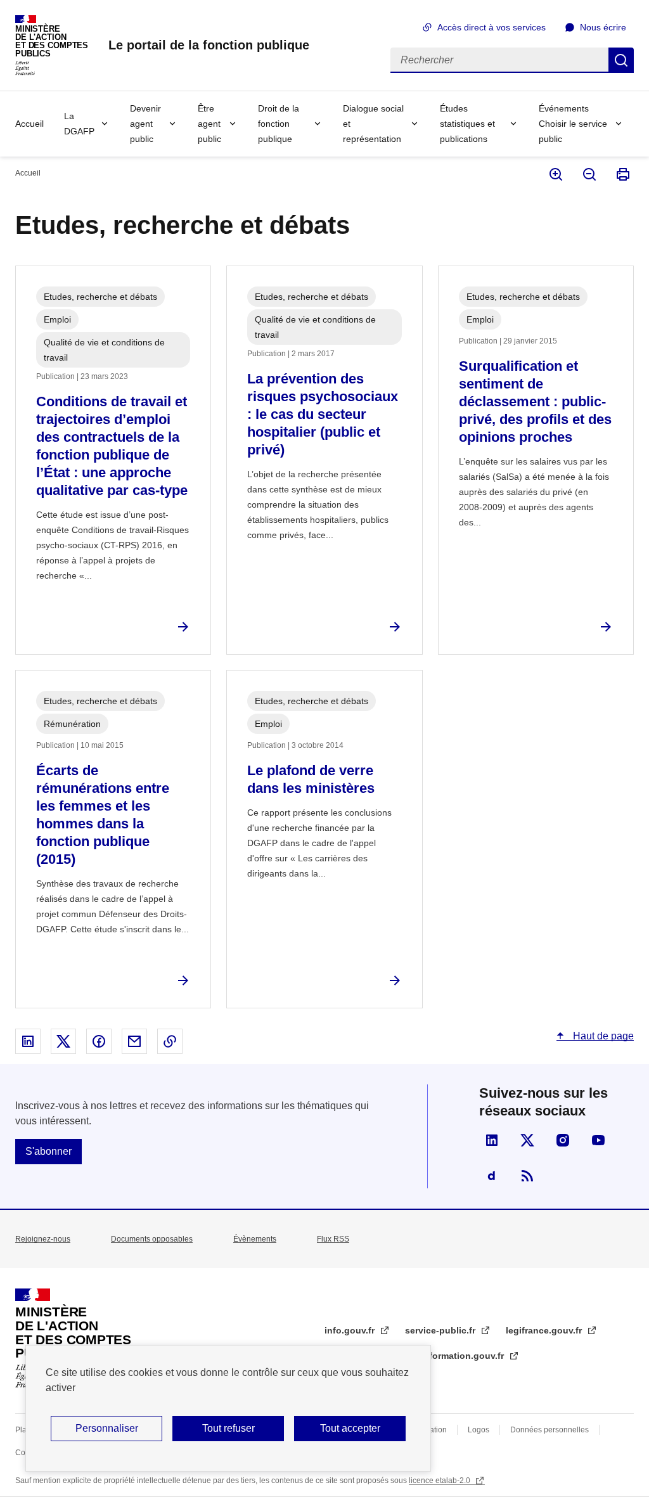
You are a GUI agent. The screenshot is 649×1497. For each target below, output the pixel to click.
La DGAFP (79, 123)
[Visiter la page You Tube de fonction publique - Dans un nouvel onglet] (598, 1140)
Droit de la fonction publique (278, 123)
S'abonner (48, 1151)
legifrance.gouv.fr (545, 1330)
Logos (478, 1429)
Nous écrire (603, 27)
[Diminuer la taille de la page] (588, 174)
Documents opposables (152, 1239)
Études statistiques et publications (467, 123)
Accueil (29, 124)
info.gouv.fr (350, 1330)
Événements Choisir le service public (573, 123)
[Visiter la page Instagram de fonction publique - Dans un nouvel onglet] (562, 1140)
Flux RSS (333, 1239)
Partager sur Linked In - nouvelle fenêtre (28, 1041)
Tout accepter (350, 1428)
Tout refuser (228, 1428)
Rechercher (621, 60)
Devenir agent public (145, 123)
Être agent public (209, 123)
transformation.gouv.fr (456, 1356)
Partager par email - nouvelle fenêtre (134, 1041)
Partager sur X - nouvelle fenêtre (63, 1041)
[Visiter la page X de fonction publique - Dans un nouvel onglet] (527, 1140)
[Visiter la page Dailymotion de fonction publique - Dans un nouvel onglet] (491, 1175)
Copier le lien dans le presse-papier (170, 1041)
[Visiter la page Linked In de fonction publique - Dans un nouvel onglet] (491, 1140)
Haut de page (602, 1036)
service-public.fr (441, 1330)
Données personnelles (549, 1429)
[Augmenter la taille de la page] (555, 174)
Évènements (254, 1239)
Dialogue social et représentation (373, 123)
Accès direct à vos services (491, 27)
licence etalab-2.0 (440, 1480)
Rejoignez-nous (42, 1239)
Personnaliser (106, 1428)
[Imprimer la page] (622, 174)
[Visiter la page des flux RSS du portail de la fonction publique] (527, 1175)
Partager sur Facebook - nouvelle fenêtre (99, 1041)
